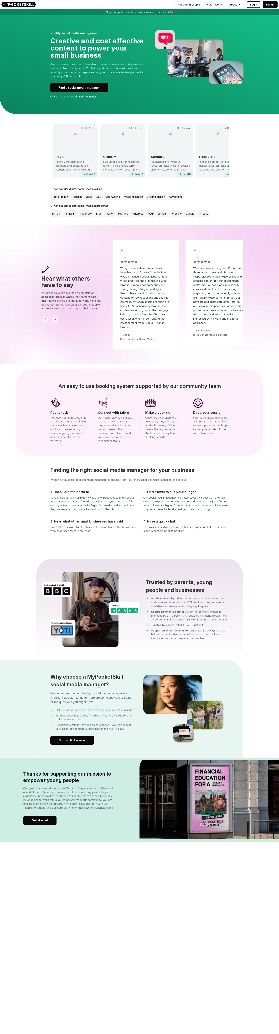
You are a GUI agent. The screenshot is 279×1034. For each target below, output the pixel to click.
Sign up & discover (72, 740)
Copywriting (112, 196)
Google (190, 213)
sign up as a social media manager (75, 96)
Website (177, 213)
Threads (203, 213)
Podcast (77, 196)
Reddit (150, 213)
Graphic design (156, 196)
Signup (270, 4)
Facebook (86, 213)
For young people (189, 4)
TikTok (56, 213)
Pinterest (137, 213)
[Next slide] (55, 319)
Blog (99, 213)
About (233, 4)
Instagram (70, 213)
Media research (133, 196)
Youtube (123, 213)
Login (253, 4)
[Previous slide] (45, 319)
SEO (99, 196)
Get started (40, 820)
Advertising (175, 196)
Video (89, 196)
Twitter (109, 213)
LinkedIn (163, 213)
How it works (214, 4)
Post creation (60, 196)
